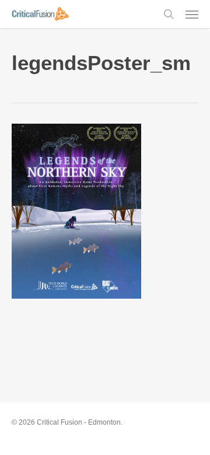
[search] (169, 14)
